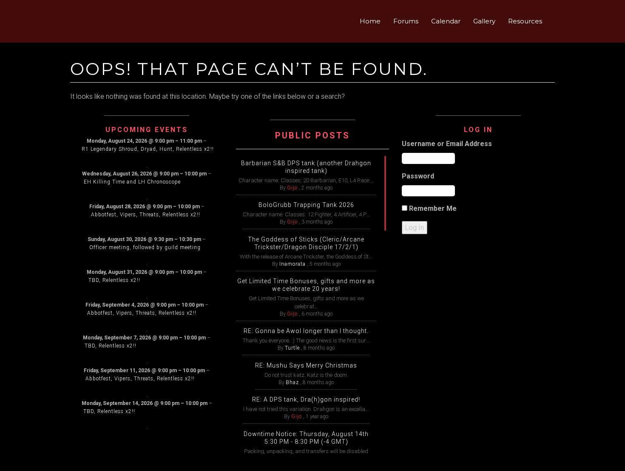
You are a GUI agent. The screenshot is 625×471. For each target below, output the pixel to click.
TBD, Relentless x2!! (114, 280)
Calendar (445, 21)
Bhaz (292, 382)
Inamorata (292, 264)
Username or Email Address (447, 144)
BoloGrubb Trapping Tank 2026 (306, 204)
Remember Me (433, 208)
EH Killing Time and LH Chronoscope (132, 182)
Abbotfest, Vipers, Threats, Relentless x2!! (145, 215)
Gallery (484, 21)
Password (418, 176)
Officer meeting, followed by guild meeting (145, 247)
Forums (405, 21)
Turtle (292, 348)
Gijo (292, 188)
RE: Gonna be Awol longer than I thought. (306, 330)
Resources (525, 21)
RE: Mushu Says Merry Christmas (306, 365)
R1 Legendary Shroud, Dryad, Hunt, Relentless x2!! (148, 149)
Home (370, 21)
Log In (414, 228)
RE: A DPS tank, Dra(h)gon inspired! (306, 399)
